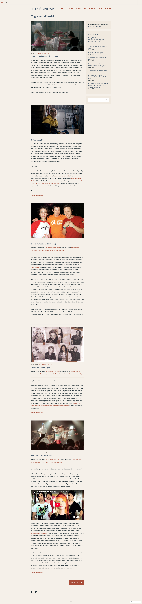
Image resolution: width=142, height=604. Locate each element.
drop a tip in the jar (94, 26)
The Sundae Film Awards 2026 (97, 70)
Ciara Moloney (42, 53)
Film (85, 8)
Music (101, 8)
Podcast (71, 8)
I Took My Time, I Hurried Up (43, 244)
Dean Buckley (42, 137)
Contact (108, 8)
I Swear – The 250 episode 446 (97, 53)
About (63, 8)
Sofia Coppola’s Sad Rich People (44, 56)
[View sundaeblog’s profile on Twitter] (36, 592)
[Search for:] (139, 2)
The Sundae (42, 9)
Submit (78, 8)
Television (92, 8)
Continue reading (37, 97)
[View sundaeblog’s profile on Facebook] (32, 592)
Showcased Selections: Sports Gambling (97, 58)
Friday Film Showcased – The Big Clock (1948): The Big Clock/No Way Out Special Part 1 (98, 85)
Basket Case (35, 267)
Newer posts (75, 582)
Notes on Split (37, 140)
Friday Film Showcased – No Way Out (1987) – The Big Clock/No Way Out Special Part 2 (98, 39)
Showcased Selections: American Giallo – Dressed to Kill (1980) (98, 65)
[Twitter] (6, 2)
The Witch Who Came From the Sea (97, 47)
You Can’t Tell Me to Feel (41, 456)
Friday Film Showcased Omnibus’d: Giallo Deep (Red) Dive (97, 77)
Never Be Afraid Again (40, 367)
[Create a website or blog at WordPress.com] (71, 601)
